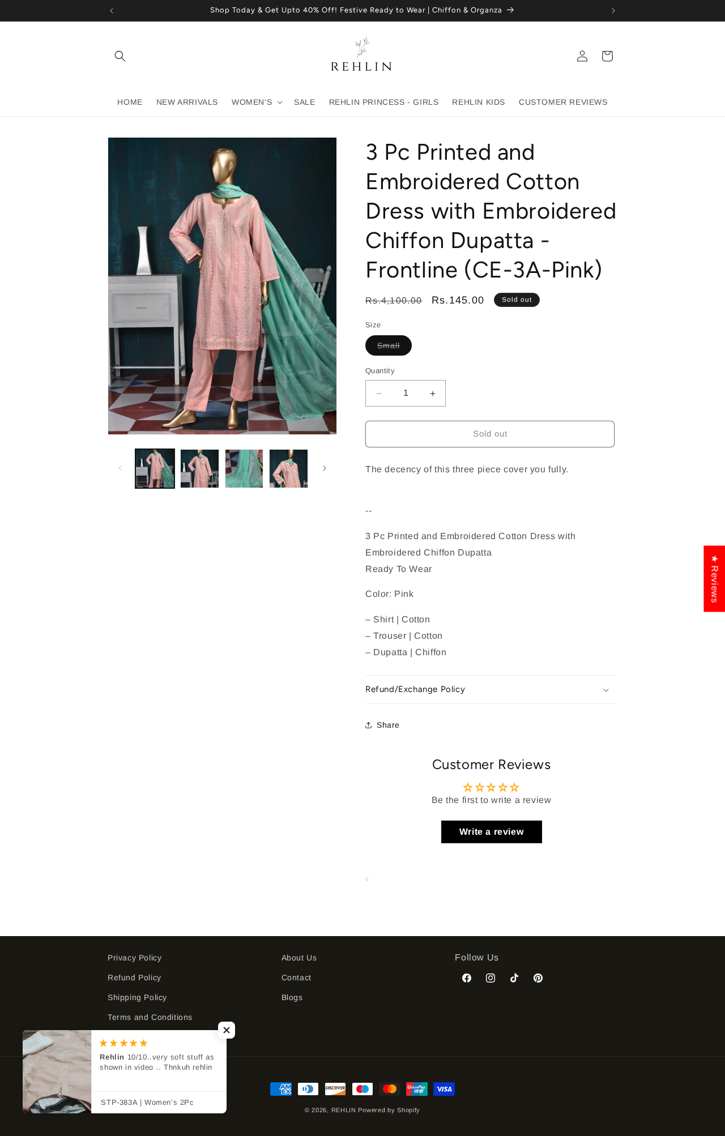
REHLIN (343, 1110)
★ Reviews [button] (714, 578)
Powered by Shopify (389, 1110)
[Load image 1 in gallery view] (154, 468)
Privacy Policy (134, 957)
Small (394, 348)
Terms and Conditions (150, 1017)
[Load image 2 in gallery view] (199, 468)
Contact (297, 977)
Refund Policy (134, 977)
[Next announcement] (613, 11)
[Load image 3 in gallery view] (244, 468)
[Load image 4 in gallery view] (288, 468)
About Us (299, 957)
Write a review (491, 831)
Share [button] (388, 724)
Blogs (292, 997)
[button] (120, 56)
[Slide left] (120, 468)
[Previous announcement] (111, 11)
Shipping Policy (137, 997)
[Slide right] (324, 468)
